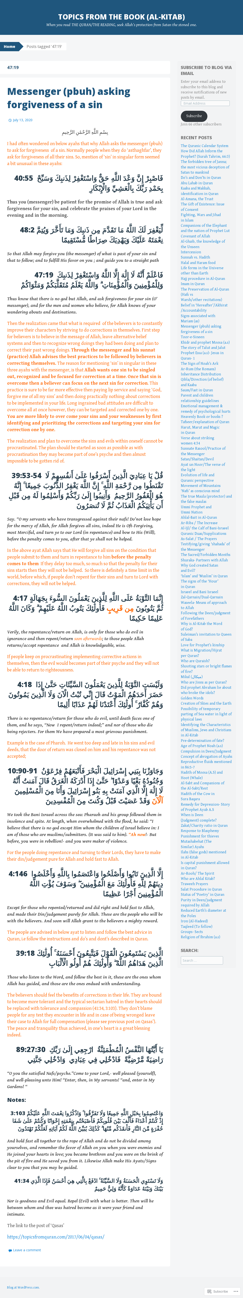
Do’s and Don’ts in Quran (201, 178)
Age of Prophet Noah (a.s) (202, 746)
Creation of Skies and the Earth (206, 703)
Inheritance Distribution (201, 374)
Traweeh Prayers (194, 884)
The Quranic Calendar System (204, 146)
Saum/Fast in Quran (197, 390)
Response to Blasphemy (200, 831)
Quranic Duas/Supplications (203, 533)
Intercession (191, 252)
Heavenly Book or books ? (202, 417)
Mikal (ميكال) (192, 677)
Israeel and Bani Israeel (199, 592)
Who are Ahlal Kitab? (198, 879)
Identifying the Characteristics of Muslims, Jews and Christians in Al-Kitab (206, 730)
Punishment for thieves (200, 836)
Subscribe (194, 116)
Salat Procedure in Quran (201, 889)
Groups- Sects (192, 932)
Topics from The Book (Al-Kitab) (121, 17)
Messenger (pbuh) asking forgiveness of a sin (68, 98)
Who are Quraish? (195, 661)
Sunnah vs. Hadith (195, 257)
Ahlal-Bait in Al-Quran (199, 517)
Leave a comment (27, 1250)
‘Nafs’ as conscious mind (200, 491)
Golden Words (192, 698)
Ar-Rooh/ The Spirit (197, 873)
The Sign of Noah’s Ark (199, 363)
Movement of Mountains (201, 486)
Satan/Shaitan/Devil (197, 459)
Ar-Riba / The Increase (199, 523)
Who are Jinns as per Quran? (204, 682)
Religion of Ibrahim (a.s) (200, 937)
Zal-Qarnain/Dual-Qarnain (202, 597)
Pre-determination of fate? (202, 741)
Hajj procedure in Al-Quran (203, 279)
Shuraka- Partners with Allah (204, 560)
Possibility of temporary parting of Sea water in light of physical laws (206, 714)
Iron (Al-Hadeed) (194, 921)
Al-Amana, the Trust (197, 199)
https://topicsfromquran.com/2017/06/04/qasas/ (55, 1237)
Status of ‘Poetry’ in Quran (202, 894)
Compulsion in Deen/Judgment (206, 751)
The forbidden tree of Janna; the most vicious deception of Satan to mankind (205, 167)
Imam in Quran (193, 284)
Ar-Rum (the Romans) (198, 369)
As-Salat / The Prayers (199, 539)
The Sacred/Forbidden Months (205, 555)
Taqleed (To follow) (196, 926)
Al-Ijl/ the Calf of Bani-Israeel (205, 528)
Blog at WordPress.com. (23, 1287)
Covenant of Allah (195, 236)
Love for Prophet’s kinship (202, 645)
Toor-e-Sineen (192, 337)
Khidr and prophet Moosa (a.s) (205, 342)
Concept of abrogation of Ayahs (206, 756)
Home (9, 46)
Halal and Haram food (198, 263)
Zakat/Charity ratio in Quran (204, 825)
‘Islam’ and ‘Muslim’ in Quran (204, 576)
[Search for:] (202, 960)
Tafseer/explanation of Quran (205, 422)
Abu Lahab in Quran (197, 183)
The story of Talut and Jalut (203, 348)
